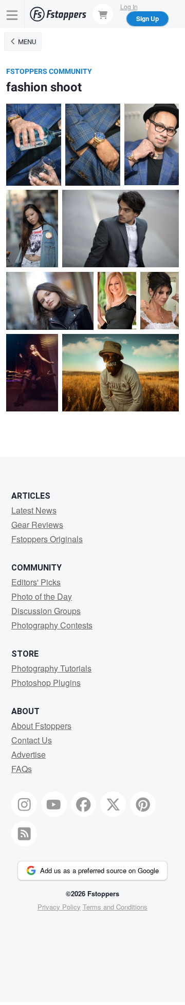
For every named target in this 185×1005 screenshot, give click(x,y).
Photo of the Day (41, 596)
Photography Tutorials (51, 668)
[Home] (58, 14)
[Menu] (12, 14)
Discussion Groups (46, 611)
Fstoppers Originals (47, 539)
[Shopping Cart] (102, 14)
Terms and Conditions (115, 907)
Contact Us (31, 740)
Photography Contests (51, 625)
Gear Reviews (37, 524)
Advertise (28, 754)
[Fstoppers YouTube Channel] (54, 804)
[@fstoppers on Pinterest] (143, 804)
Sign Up (147, 18)
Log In (129, 6)
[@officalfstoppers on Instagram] (24, 804)
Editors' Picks (36, 582)
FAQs (21, 769)
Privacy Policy (59, 907)
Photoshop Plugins (46, 682)
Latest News (34, 510)
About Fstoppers (41, 726)
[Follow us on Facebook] (84, 804)
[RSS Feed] (24, 833)
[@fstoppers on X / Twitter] (113, 804)
